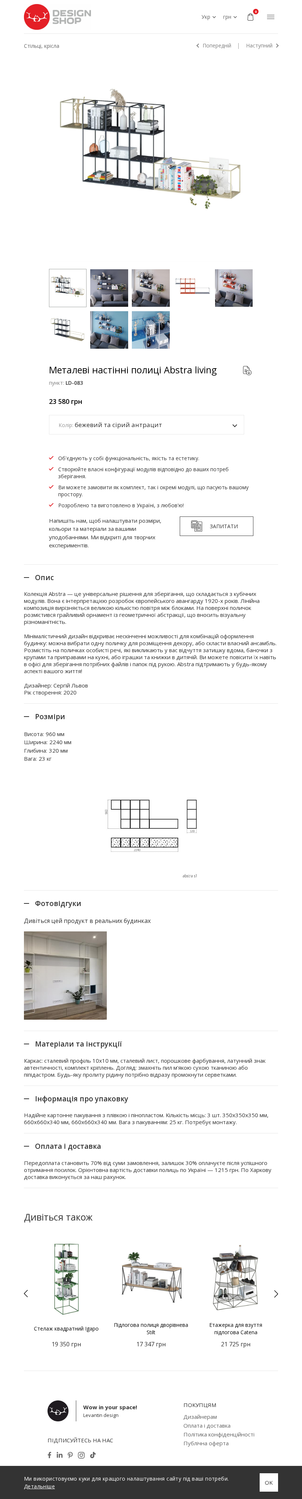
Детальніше (39, 1486)
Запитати (224, 526)
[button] (25, 1293)
